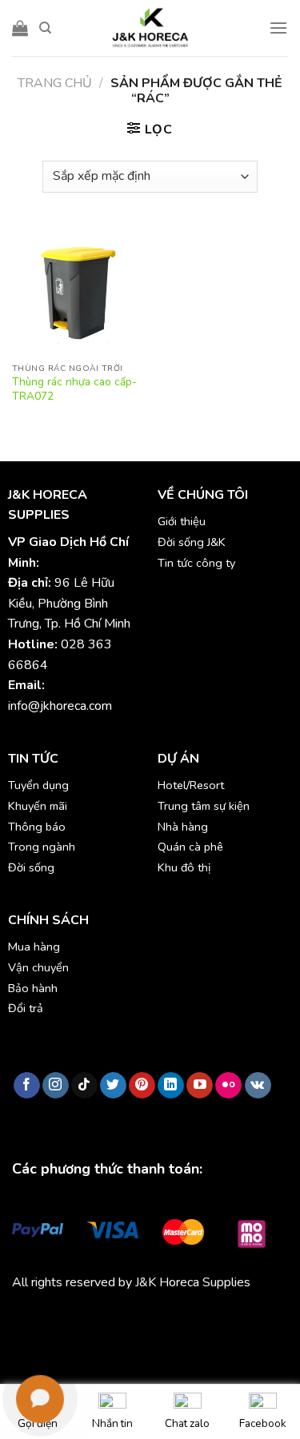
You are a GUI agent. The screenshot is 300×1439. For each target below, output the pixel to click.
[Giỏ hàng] (20, 28)
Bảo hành (33, 988)
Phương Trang (152, 1319)
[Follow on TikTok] (84, 1085)
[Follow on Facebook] (27, 1085)
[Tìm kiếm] (45, 28)
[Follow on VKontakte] (258, 1085)
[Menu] (278, 27)
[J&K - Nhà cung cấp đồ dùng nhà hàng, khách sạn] (150, 28)
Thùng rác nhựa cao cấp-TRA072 (74, 389)
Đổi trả (25, 1008)
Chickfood (83, 1319)
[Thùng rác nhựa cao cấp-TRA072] (77, 290)
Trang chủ (55, 83)
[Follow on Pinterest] (142, 1085)
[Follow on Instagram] (55, 1085)
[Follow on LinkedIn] (171, 1085)
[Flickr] (228, 1085)
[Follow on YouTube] (199, 1085)
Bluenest (65, 1340)
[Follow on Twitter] (113, 1085)
